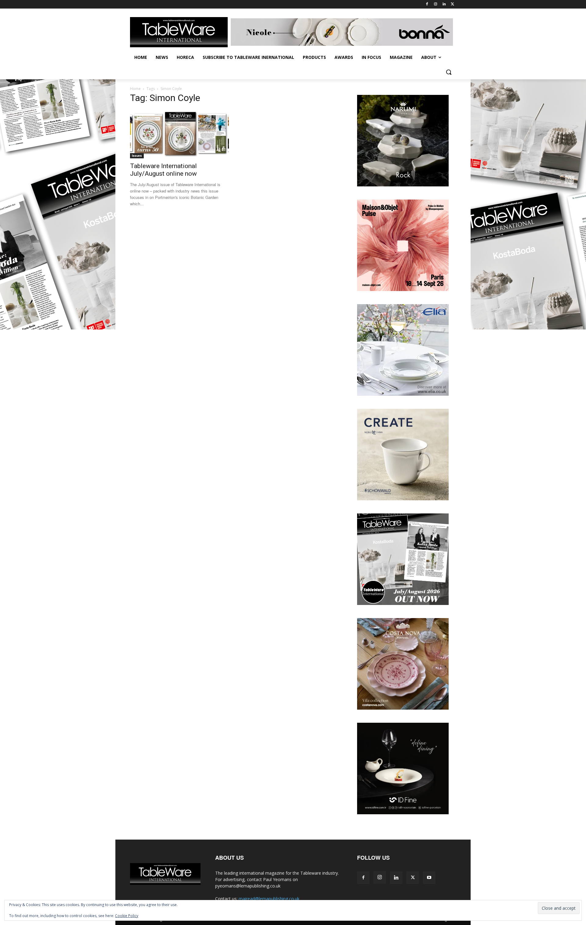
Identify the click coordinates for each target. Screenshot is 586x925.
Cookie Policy (126, 915)
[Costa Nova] (403, 708)
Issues (137, 155)
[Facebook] (427, 4)
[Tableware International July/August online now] (179, 134)
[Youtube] (429, 878)
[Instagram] (435, 4)
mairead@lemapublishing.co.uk (269, 899)
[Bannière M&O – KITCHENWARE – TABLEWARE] (403, 289)
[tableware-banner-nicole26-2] (343, 32)
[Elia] (403, 394)
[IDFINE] (403, 812)
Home (135, 88)
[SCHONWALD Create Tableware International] (403, 499)
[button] (448, 72)
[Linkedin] (443, 4)
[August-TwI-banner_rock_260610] (403, 185)
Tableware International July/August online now (163, 169)
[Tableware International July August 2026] (403, 603)
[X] (452, 4)
